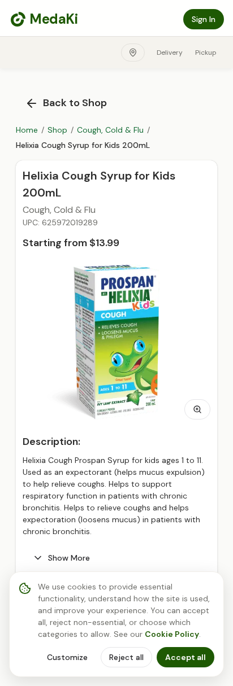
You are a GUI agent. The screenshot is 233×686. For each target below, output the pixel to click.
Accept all (185, 657)
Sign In (203, 19)
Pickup (206, 52)
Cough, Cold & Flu (110, 130)
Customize (67, 657)
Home (27, 130)
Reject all (126, 657)
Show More (69, 558)
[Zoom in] (197, 409)
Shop (57, 130)
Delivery (170, 52)
